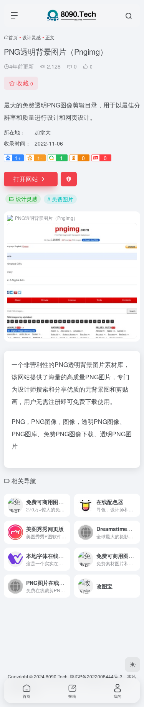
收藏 (25, 83)
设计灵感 (31, 37)
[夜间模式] (132, 664)
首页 (13, 37)
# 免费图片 (60, 199)
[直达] (66, 505)
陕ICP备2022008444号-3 (96, 676)
